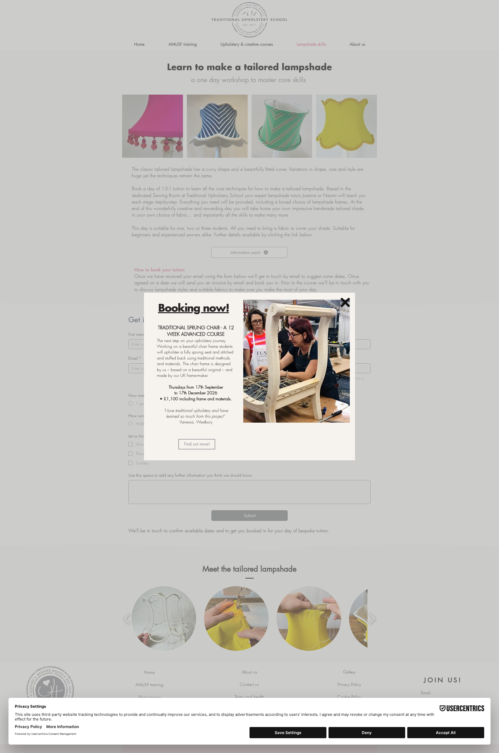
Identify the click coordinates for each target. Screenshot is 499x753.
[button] (345, 302)
